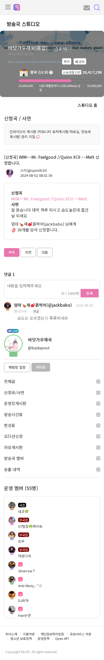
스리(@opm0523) (33, 170)
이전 (28, 252)
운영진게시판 (15, 403)
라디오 (41, 366)
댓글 (36, 311)
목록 (12, 252)
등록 (89, 293)
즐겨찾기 (64, 48)
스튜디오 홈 (87, 105)
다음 (45, 252)
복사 (67, 61)
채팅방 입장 (17, 367)
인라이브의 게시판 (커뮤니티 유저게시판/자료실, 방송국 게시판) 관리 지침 (50, 134)
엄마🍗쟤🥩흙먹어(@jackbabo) (43, 305)
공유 (81, 61)
